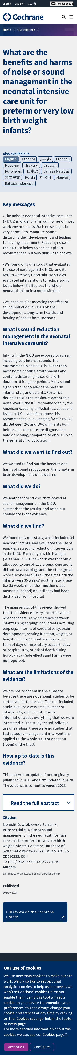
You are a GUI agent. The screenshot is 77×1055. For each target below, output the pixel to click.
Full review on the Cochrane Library (30, 914)
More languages (64, 3)
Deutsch (50, 165)
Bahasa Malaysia (56, 171)
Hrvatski (31, 165)
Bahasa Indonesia (19, 183)
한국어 (45, 177)
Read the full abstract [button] (35, 803)
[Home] (23, 17)
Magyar (62, 177)
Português (13, 171)
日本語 (32, 171)
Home (7, 30)
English (7, 3)
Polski (30, 177)
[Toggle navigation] (71, 17)
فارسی (32, 3)
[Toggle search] (64, 17)
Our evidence (26, 30)
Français (63, 159)
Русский (12, 165)
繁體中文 (12, 177)
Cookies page (53, 1034)
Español (19, 3)
